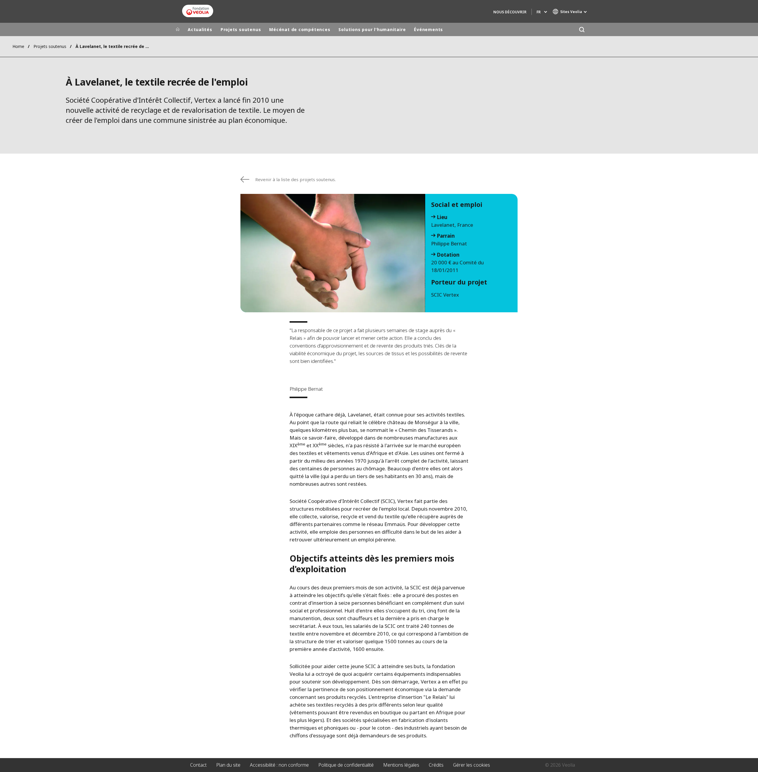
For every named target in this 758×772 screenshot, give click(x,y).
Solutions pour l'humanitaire (372, 29)
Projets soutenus (241, 29)
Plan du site (228, 765)
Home (18, 46)
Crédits (436, 765)
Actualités (200, 29)
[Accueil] (178, 29)
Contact (198, 765)
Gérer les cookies (471, 765)
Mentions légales (401, 765)
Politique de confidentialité (346, 765)
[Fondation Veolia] (198, 11)
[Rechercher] (581, 29)
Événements (428, 29)
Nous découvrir (509, 12)
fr (539, 12)
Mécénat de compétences (299, 29)
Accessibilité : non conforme (279, 765)
